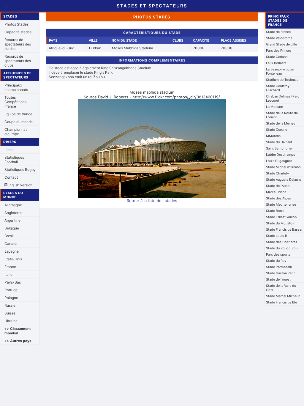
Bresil (9, 236)
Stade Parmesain (279, 267)
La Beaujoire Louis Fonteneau (280, 71)
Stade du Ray (276, 261)
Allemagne (13, 205)
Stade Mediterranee (281, 204)
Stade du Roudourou (281, 248)
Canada (11, 243)
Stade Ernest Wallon (281, 217)
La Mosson (274, 107)
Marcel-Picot (276, 192)
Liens (8, 149)
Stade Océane (276, 130)
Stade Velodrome (279, 38)
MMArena (273, 136)
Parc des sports (278, 254)
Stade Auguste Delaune (283, 179)
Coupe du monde (18, 121)
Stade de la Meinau (280, 123)
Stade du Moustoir (280, 223)
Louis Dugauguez (279, 161)
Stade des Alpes (278, 198)
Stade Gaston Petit (280, 273)
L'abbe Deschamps (280, 154)
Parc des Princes (279, 50)
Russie (9, 305)
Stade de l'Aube (277, 186)
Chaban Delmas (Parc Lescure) (282, 98)
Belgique (11, 228)
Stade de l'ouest (278, 279)
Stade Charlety (277, 173)
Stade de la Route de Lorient (282, 115)
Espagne (11, 251)
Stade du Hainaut (279, 142)
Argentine (12, 220)
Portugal (11, 290)
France (10, 267)
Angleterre (13, 212)
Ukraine (11, 321)
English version (19, 185)
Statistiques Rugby (20, 169)
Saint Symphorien (279, 148)
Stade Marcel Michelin (283, 296)
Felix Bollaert (276, 63)
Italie (8, 274)
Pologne (11, 297)
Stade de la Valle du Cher (281, 288)
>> (17, 330)
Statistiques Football (14, 159)
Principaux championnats (16, 87)
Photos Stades (16, 24)
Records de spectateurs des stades (17, 44)
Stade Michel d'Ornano (283, 167)
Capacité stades (17, 32)
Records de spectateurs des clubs (17, 60)
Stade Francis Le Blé (281, 302)
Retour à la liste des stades (152, 200)
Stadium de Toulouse (282, 80)
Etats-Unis (13, 259)
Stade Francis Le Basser (284, 229)
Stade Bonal (275, 211)
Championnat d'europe (15, 131)
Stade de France (278, 32)
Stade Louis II (276, 236)
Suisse (9, 313)
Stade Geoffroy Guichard (277, 88)
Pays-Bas (12, 282)
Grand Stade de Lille (281, 44)
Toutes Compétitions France (15, 101)
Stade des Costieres (281, 242)
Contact (11, 177)
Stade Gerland (277, 57)
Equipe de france (18, 114)
